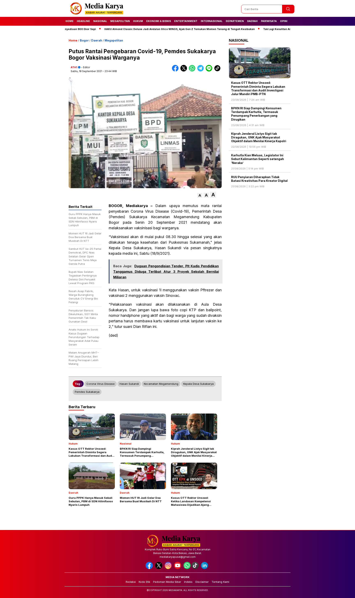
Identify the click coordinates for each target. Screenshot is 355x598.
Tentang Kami (220, 581)
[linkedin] (205, 568)
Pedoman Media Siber (167, 581)
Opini (283, 21)
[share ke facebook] (176, 70)
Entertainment (185, 21)
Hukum (138, 21)
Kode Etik (144, 581)
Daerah (252, 21)
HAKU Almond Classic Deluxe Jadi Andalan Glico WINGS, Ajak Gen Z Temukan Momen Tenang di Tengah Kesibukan (162, 29)
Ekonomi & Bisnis (158, 21)
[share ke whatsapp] (193, 70)
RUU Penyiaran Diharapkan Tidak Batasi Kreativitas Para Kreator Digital (259, 178)
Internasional (211, 21)
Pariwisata (269, 21)
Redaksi (131, 581)
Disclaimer (202, 581)
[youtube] (178, 568)
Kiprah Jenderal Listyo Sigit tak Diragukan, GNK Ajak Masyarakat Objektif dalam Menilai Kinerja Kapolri (258, 137)
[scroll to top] (341, 592)
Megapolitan (120, 21)
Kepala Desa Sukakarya (198, 383)
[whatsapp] (187, 568)
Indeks (188, 581)
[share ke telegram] (201, 70)
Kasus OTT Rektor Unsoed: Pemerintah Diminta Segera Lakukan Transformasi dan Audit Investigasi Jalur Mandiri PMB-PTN (258, 88)
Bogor (84, 40)
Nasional (100, 21)
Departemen (235, 21)
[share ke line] (210, 70)
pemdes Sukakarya (87, 391)
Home (70, 21)
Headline (83, 21)
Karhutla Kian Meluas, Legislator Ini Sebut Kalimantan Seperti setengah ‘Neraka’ (257, 158)
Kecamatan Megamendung (161, 383)
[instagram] (169, 568)
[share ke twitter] (184, 70)
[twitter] (159, 568)
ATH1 (74, 67)
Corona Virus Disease (100, 383)
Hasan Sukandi (129, 383)
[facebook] (150, 568)
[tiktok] (195, 568)
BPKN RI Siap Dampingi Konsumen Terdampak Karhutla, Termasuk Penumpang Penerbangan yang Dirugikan (256, 113)
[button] (199, 195)
